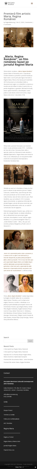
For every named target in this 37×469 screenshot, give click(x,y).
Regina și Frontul (8, 437)
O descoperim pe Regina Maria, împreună (16, 349)
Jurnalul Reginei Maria (10, 445)
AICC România (8, 423)
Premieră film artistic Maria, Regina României (17, 362)
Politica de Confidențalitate (11, 419)
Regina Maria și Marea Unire (12, 441)
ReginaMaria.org (10, 22)
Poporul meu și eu (9, 450)
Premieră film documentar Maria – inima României (18, 359)
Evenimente (28, 22)
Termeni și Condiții (9, 415)
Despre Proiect (8, 410)
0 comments (7, 24)
